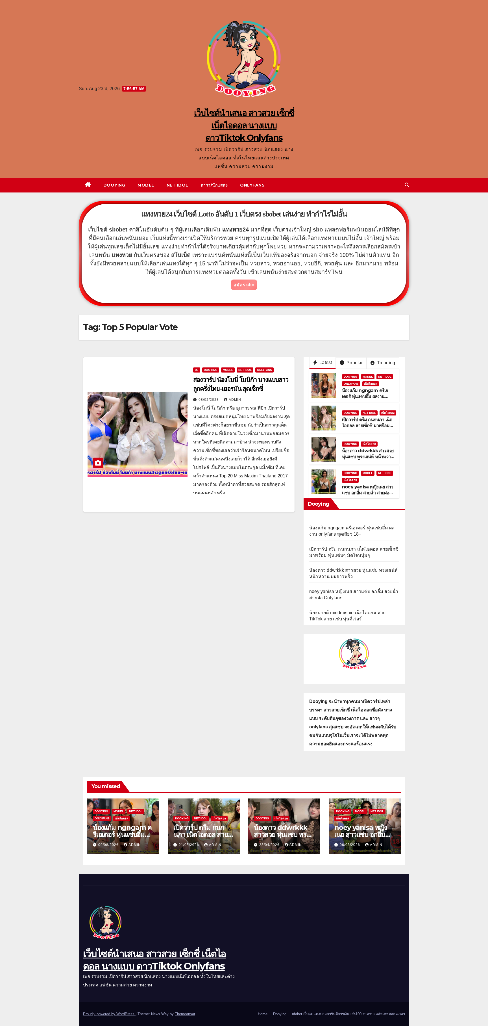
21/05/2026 (189, 845)
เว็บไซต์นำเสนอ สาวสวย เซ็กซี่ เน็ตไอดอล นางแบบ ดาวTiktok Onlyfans (244, 125)
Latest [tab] (325, 362)
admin (235, 400)
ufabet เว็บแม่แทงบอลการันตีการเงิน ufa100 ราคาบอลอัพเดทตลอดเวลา (348, 1014)
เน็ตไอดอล (370, 383)
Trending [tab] (385, 362)
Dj (197, 369)
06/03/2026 (350, 845)
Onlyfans (252, 185)
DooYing (210, 369)
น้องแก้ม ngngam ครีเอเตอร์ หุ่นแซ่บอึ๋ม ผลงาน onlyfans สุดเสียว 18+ (365, 396)
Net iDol (177, 185)
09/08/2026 (109, 845)
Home (262, 1014)
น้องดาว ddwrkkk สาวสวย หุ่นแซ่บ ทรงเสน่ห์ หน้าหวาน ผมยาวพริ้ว (367, 456)
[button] (407, 185)
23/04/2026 (270, 845)
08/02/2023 (209, 400)
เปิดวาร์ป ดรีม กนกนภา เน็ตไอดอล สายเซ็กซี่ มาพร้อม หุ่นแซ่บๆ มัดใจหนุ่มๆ (367, 425)
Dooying (114, 185)
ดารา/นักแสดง (214, 185)
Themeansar (185, 1014)
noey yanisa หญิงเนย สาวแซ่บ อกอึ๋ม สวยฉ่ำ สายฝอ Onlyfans (367, 492)
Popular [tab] (354, 362)
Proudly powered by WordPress (109, 1014)
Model (146, 185)
